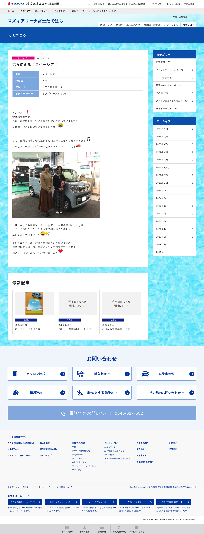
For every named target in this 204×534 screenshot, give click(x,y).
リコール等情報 (135, 502)
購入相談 (140, 449)
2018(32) (161, 244)
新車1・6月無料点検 (81, 451)
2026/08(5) (162, 128)
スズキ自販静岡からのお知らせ (21, 443)
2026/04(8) (162, 159)
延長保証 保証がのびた (114, 451)
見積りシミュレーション (60, 502)
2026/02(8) (162, 175)
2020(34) (161, 229)
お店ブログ (60, 11)
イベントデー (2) (164, 77)
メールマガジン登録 (97, 502)
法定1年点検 (77, 454)
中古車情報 (189, 4)
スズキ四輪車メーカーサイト (23, 502)
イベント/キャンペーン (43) (170, 70)
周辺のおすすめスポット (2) (170, 85)
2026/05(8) (162, 152)
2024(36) (161, 198)
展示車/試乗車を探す (118, 4)
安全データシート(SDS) (18, 487)
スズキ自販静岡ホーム (17, 437)
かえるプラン (110, 447)
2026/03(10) (162, 167)
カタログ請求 (142, 443)
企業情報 (173, 443)
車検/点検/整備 (138, 4)
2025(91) (161, 190)
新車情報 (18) (163, 62)
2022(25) (161, 213)
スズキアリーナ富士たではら (34, 11)
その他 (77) (162, 93)
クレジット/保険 (172, 4)
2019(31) (161, 237)
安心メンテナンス (80, 458)
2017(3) (160, 252)
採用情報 (173, 449)
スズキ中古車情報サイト (172, 502)
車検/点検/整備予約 (145, 462)
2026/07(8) (162, 136)
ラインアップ (155, 4)
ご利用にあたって (42, 487)
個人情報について (64, 487)
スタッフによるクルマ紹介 (19, 455)
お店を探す (99, 4)
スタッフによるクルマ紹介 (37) (172, 101)
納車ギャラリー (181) (167, 108)
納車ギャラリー (79, 11)
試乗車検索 (141, 455)
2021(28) (161, 221)
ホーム (87, 4)
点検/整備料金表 (79, 462)
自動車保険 (109, 454)
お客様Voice (13, 449)
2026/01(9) (162, 183)
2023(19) (161, 206)
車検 (74, 447)
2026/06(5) (162, 144)
